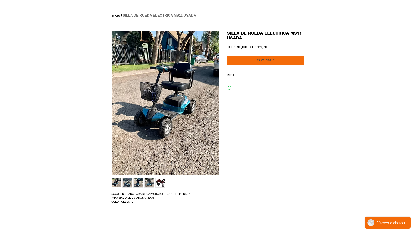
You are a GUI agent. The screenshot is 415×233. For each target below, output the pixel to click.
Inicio (115, 15)
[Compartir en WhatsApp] (229, 87)
